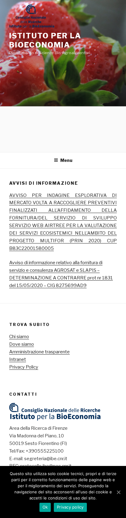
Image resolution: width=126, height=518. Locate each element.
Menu (66, 160)
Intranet (17, 359)
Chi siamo (19, 336)
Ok (45, 507)
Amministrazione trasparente (39, 352)
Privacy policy (70, 507)
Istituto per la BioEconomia (45, 40)
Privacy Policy (23, 367)
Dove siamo (21, 344)
